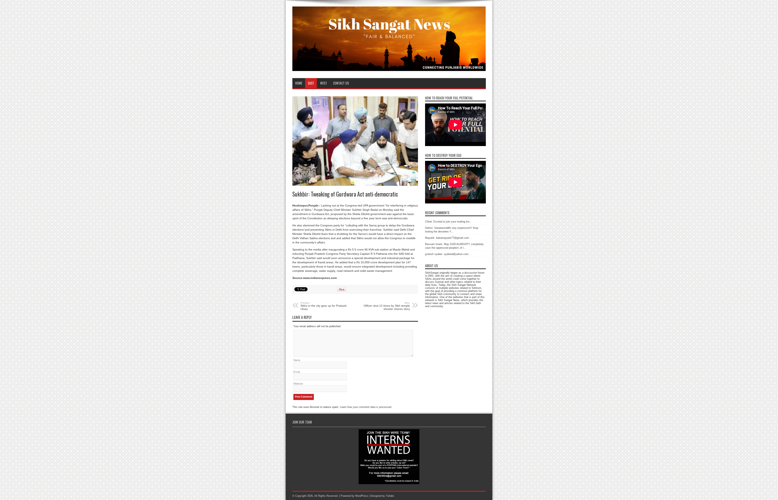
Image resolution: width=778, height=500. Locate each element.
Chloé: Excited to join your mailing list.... (449, 221)
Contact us (341, 83)
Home (298, 83)
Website (298, 383)
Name (296, 360)
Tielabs (390, 495)
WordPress (361, 495)
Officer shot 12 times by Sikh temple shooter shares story (387, 306)
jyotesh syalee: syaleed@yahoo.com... (448, 254)
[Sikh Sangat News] (389, 68)
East (311, 83)
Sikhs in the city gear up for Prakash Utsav (323, 306)
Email (296, 371)
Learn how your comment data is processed (365, 407)
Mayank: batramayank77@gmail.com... (448, 237)
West (323, 83)
